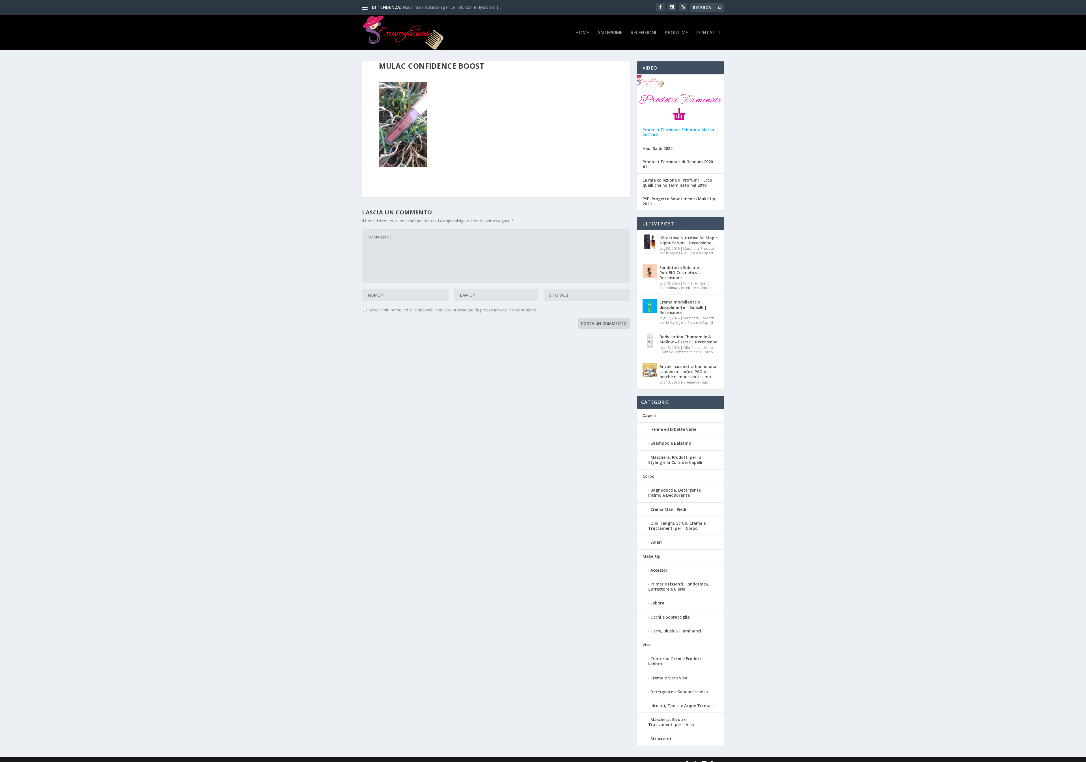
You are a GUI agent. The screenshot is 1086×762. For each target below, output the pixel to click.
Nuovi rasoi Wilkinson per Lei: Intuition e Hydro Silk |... (452, 7)
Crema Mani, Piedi (668, 509)
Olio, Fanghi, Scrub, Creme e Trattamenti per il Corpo (687, 350)
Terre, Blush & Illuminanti (675, 631)
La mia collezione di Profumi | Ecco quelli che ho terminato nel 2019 (677, 183)
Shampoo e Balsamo (670, 443)
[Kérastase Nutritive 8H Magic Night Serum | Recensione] (650, 241)
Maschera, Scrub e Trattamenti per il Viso (671, 722)
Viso (647, 644)
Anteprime (609, 33)
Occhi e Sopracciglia (670, 617)
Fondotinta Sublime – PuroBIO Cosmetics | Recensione (681, 272)
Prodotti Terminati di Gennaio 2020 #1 (678, 164)
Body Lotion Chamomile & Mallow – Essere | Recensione (688, 339)
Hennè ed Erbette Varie (673, 429)
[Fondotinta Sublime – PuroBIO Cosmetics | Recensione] (650, 271)
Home (582, 33)
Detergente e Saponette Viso (679, 691)
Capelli (649, 415)
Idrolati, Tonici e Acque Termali (681, 705)
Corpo (648, 476)
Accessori (659, 570)
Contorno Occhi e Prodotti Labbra (675, 661)
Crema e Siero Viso (668, 678)
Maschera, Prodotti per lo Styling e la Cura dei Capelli (687, 250)
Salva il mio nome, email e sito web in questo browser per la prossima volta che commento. (453, 310)
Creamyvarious (695, 382)
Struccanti (660, 738)
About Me (676, 33)
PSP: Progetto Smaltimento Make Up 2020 (679, 201)
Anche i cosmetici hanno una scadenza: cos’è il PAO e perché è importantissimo (688, 371)
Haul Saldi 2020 (658, 148)
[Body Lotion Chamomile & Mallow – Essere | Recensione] (650, 340)
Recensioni (643, 33)
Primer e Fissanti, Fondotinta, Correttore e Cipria (685, 285)
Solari (656, 542)
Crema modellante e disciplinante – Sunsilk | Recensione (683, 307)
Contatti (708, 33)
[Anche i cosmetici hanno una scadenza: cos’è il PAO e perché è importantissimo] (650, 370)
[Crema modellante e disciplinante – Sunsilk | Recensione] (650, 306)
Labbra (657, 603)
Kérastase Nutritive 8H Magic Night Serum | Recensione (688, 240)
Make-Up (651, 556)
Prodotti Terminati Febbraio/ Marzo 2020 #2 (678, 132)
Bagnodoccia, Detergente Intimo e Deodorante (674, 492)
